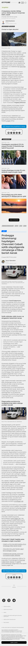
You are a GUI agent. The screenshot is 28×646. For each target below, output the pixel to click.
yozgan (8, 121)
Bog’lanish (6, 622)
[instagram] (9, 600)
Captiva (18, 562)
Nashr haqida (7, 606)
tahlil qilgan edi (16, 518)
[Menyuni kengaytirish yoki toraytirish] (25, 3)
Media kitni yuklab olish (9, 619)
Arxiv (5, 612)
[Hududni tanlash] (19, 3)
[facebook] (3, 600)
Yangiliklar (5, 7)
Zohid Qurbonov (10, 21)
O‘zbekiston (12, 26)
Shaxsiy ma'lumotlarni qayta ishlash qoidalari (13, 616)
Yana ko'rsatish (14, 220)
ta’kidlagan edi (18, 501)
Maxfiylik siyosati (8, 609)
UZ (22, 2)
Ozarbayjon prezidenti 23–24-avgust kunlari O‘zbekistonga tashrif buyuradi (13, 146)
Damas (12, 562)
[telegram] (14, 600)
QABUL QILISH (14, 642)
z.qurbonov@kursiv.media (11, 23)
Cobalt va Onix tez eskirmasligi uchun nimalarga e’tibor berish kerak (14, 545)
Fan (21, 225)
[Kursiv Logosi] (6, 2)
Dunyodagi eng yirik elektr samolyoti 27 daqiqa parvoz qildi (14, 195)
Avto (16, 225)
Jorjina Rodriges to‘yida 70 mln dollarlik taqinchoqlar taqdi (13, 171)
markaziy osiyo (5, 26)
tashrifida (23, 66)
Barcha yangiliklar (7, 225)
